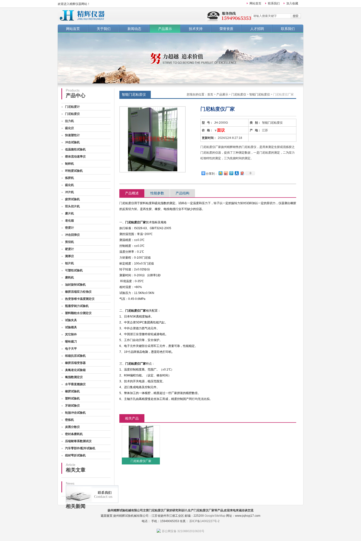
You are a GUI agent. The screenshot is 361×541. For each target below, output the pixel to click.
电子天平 (71, 348)
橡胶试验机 (72, 391)
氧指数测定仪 (74, 377)
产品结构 (182, 193)
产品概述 (132, 193)
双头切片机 (72, 206)
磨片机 (69, 213)
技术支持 (196, 29)
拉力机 (69, 121)
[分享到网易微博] (242, 173)
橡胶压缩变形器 (75, 363)
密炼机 (69, 420)
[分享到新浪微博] (225, 173)
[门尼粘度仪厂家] (140, 441)
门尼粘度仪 (72, 114)
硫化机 (69, 185)
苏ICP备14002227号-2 (204, 521)
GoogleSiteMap (215, 515)
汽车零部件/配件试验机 (80, 448)
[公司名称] (131, 15)
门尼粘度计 (72, 106)
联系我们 (274, 3)
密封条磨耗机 (74, 434)
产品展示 (165, 29)
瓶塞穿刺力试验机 (77, 306)
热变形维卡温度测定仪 (80, 299)
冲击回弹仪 (72, 235)
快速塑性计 (72, 135)
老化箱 (69, 220)
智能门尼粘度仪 (259, 94)
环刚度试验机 (74, 170)
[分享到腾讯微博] (231, 173)
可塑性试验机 (74, 270)
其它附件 (71, 334)
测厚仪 (69, 256)
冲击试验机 (72, 142)
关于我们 (104, 29)
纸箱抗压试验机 (75, 355)
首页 (210, 94)
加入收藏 (292, 3)
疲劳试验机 (72, 199)
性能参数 (157, 193)
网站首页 (255, 3)
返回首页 (106, 515)
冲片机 (69, 192)
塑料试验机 (72, 398)
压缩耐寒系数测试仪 (78, 441)
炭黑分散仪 (72, 427)
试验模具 (71, 327)
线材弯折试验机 (75, 455)
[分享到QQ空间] (220, 173)
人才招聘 (257, 29)
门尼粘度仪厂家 (141, 461)
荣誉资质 (226, 29)
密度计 (69, 227)
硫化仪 (69, 128)
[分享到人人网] (236, 173)
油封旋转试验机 (75, 284)
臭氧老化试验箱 (75, 370)
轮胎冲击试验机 (75, 412)
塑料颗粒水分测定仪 (78, 313)
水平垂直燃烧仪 (75, 384)
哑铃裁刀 (71, 341)
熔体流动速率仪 (75, 156)
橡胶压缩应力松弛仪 (78, 291)
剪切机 (69, 242)
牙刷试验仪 (72, 405)
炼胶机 (69, 178)
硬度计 (69, 249)
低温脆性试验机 (75, 149)
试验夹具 (71, 320)
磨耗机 (69, 277)
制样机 (69, 163)
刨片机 (69, 263)
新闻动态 (134, 29)
